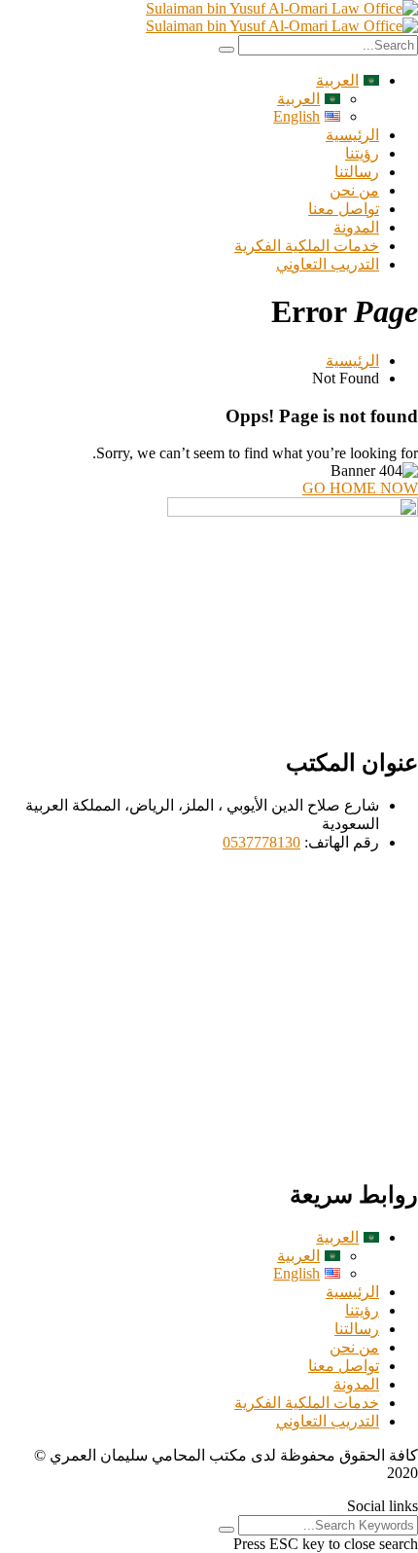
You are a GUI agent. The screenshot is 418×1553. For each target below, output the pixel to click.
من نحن (354, 190)
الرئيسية (352, 134)
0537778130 (261, 842)
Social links (382, 1506)
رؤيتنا (362, 153)
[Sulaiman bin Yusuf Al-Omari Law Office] (282, 8)
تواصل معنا (343, 208)
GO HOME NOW (360, 488)
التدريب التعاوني (327, 264)
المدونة (356, 227)
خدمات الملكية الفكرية (306, 245)
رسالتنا (356, 171)
